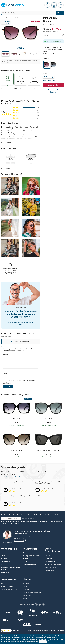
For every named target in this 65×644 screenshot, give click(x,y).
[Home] (2, 17)
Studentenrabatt (49, 570)
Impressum (26, 583)
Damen (9, 18)
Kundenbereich (27, 553)
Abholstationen (5, 562)
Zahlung (3, 556)
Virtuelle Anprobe (7, 22)
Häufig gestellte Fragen (29, 565)
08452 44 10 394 (19, 539)
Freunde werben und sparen (53, 564)
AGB (2, 565)
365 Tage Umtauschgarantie (31, 556)
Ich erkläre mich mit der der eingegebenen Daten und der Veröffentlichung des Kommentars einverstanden (19, 382)
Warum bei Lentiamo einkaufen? (32, 592)
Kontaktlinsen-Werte (7, 586)
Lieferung (4, 559)
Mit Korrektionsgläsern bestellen (53, 91)
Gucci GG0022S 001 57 (48, 419)
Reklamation (26, 562)
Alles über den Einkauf (7, 553)
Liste (29, 638)
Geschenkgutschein (50, 561)
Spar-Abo (47, 555)
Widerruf (25, 559)
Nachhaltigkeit (27, 595)
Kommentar (6, 354)
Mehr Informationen (31, 642)
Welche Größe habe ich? (50, 80)
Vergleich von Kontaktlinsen (9, 589)
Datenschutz (5, 573)
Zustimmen (43, 642)
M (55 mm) (49, 77)
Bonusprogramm (49, 558)
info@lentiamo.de (19, 541)
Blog (2, 583)
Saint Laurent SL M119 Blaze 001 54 (48, 450)
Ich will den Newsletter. (28, 518)
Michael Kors (16, 18)
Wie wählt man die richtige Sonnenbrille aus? (20, 324)
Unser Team (26, 589)
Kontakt (25, 598)
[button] (5, 53)
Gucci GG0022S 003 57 (17, 450)
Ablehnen (51, 642)
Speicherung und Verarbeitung (26, 380)
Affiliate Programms (50, 567)
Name (5, 367)
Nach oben (16, 630)
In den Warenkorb (53, 85)
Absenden (8, 387)
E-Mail (5, 373)
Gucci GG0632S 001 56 (17, 419)
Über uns (25, 586)
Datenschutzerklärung (17, 642)
